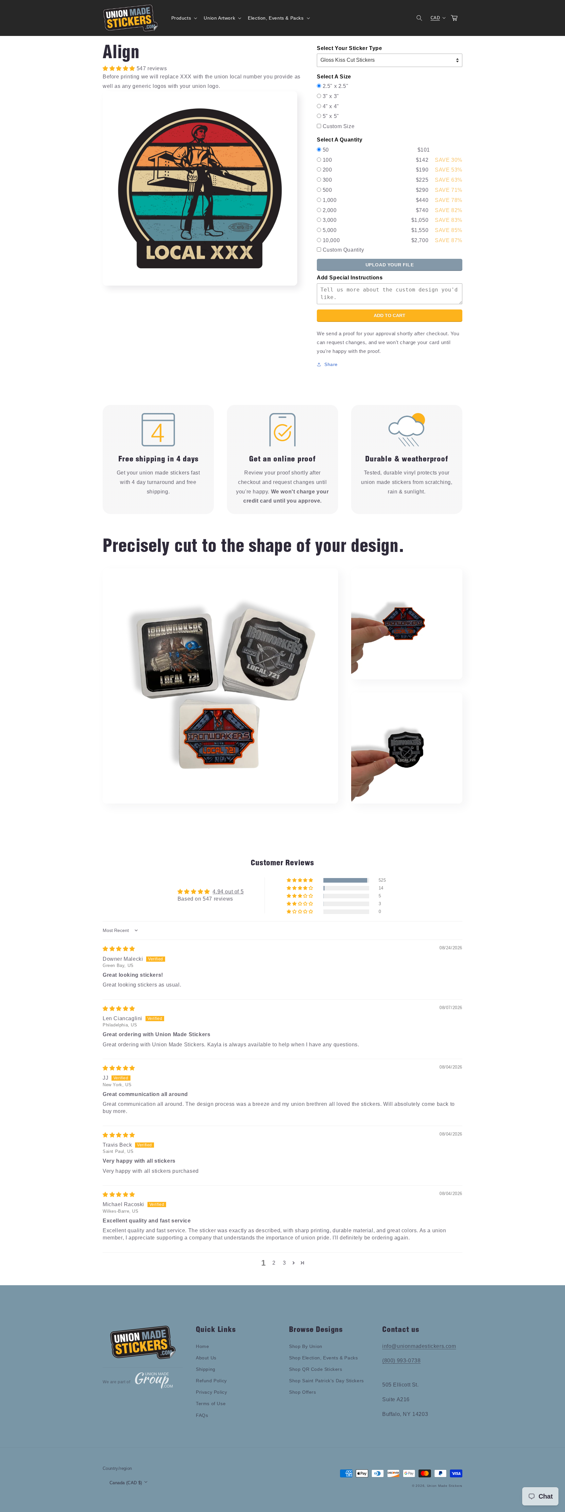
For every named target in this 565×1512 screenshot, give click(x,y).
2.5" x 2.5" (336, 86)
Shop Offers (302, 1392)
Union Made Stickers (444, 1485)
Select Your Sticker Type (349, 48)
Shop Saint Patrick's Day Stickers (326, 1380)
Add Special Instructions (350, 277)
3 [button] (284, 1263)
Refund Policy (211, 1380)
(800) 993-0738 (401, 1360)
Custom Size (339, 126)
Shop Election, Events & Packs (323, 1357)
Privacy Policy (211, 1392)
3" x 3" (331, 96)
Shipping (205, 1369)
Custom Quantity (343, 250)
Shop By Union (305, 1346)
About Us (206, 1357)
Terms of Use (211, 1403)
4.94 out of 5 (228, 891)
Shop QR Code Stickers (315, 1369)
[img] (119, 949)
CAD (435, 17)
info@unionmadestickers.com (419, 1346)
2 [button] (274, 1263)
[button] (183, 18)
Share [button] (331, 364)
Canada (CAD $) (126, 1482)
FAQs (202, 1415)
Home (202, 1346)
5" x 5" (331, 116)
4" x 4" (331, 106)
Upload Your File (390, 264)
